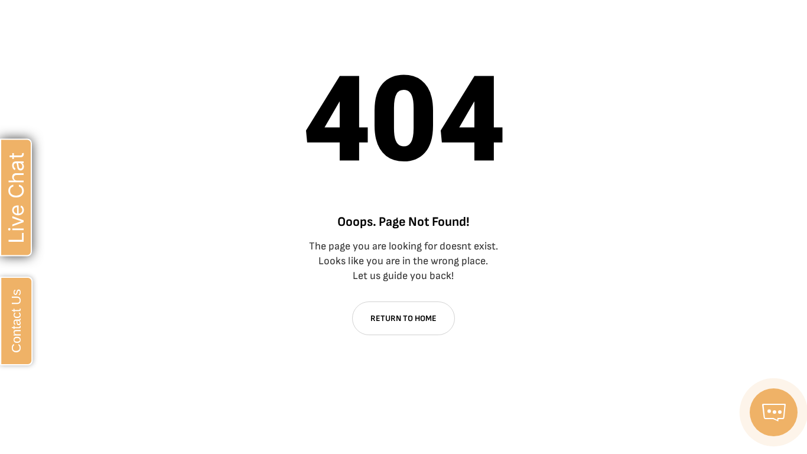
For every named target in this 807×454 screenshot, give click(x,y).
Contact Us (16, 321)
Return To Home (403, 318)
